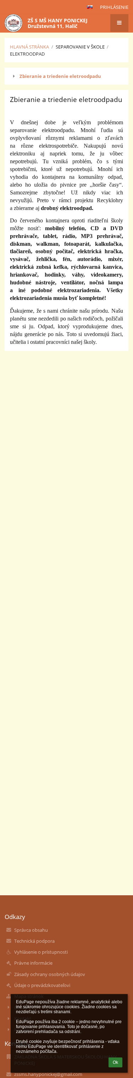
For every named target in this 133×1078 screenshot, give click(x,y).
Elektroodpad (27, 54)
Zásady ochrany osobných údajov (49, 974)
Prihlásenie (114, 7)
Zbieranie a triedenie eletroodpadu (60, 76)
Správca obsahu (31, 930)
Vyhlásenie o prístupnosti (41, 952)
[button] (89, 7)
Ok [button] (115, 1062)
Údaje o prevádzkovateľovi (42, 985)
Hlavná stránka (29, 47)
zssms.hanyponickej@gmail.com (48, 1074)
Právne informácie (33, 963)
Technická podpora (34, 941)
